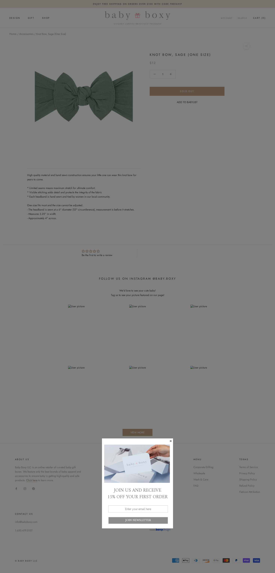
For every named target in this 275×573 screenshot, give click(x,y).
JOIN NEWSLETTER (138, 520)
